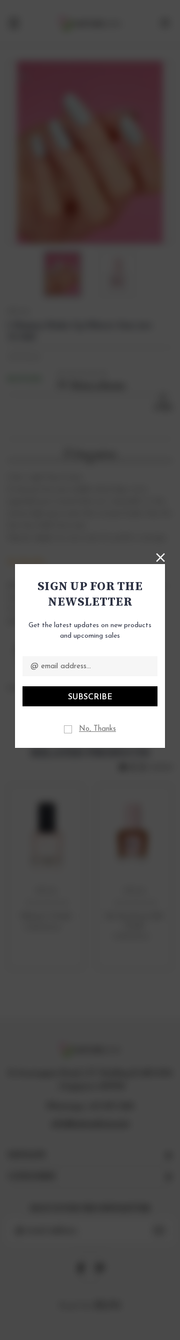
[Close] (160, 556)
